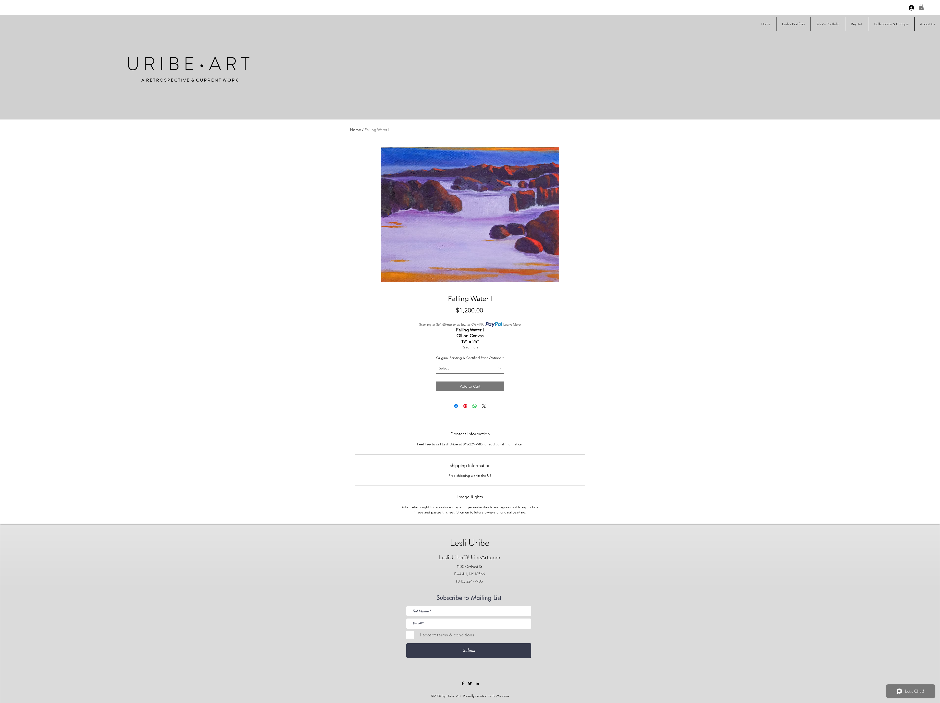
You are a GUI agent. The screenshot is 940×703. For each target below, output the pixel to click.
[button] (921, 7)
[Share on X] (484, 406)
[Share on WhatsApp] (475, 406)
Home (355, 129)
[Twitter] (470, 683)
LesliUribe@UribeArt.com (469, 557)
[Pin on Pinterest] (465, 406)
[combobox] (470, 368)
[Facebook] (462, 683)
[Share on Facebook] (456, 406)
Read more (470, 347)
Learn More (512, 324)
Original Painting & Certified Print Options (470, 358)
